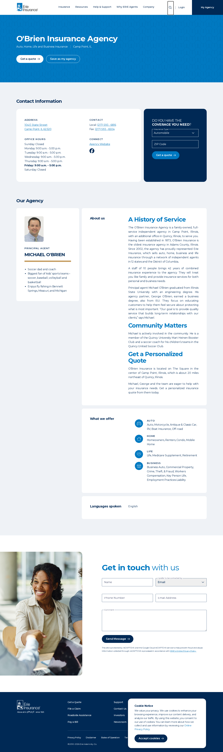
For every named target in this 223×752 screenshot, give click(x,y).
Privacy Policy (74, 737)
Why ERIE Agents (127, 7)
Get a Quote (74, 702)
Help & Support (102, 7)
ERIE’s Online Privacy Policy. (183, 651)
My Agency (207, 7)
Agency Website (99, 144)
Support (118, 702)
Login (181, 7)
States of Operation (110, 737)
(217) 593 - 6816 (106, 124)
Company (148, 7)
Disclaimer (91, 737)
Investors (119, 715)
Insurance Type (161, 129)
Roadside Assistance (79, 715)
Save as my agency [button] (63, 58)
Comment (109, 610)
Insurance (64, 7)
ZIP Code (160, 144)
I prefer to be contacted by (170, 578)
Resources (81, 7)
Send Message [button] (116, 638)
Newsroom (120, 721)
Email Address (167, 598)
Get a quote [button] (28, 58)
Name (108, 582)
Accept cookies (149, 738)
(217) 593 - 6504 (105, 129)
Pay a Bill (73, 721)
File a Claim (74, 708)
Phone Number (114, 598)
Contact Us (120, 708)
